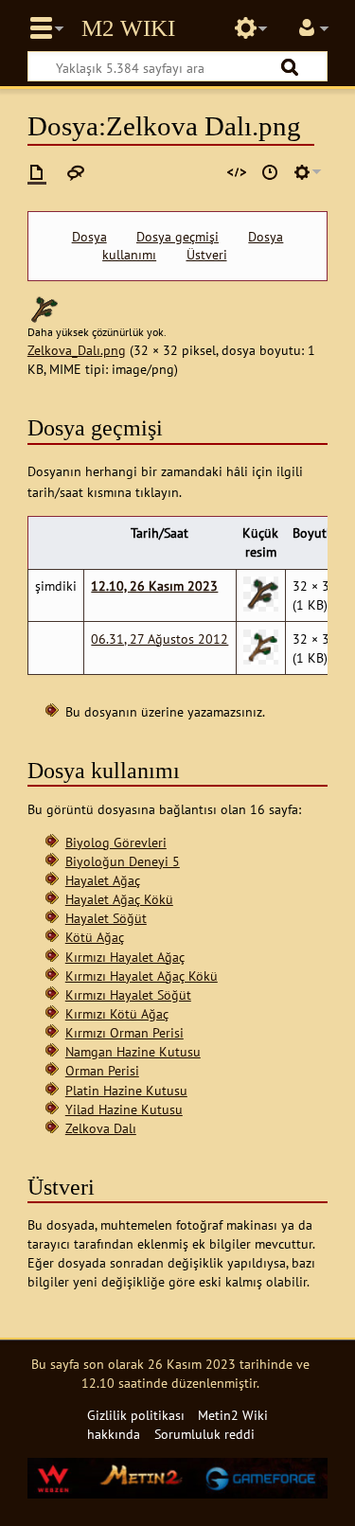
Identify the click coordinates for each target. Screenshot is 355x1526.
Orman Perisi (102, 1070)
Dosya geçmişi (177, 236)
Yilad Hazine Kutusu (124, 1109)
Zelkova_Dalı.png (76, 350)
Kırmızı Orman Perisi (124, 1032)
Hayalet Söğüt (106, 918)
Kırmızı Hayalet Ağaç (125, 957)
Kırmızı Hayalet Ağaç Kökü (141, 976)
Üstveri (206, 254)
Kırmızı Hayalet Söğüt (128, 994)
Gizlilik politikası (136, 1415)
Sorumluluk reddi (204, 1434)
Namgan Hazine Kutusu (133, 1051)
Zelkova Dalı (100, 1128)
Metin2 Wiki (128, 28)
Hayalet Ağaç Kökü (119, 899)
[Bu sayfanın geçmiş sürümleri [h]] (269, 172)
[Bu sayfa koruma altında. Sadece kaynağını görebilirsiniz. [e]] (236, 172)
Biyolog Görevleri (116, 842)
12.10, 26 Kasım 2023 (154, 585)
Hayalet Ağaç (102, 880)
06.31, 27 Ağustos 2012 (159, 639)
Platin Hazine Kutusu (126, 1090)
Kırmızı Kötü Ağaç (117, 1013)
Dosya (89, 236)
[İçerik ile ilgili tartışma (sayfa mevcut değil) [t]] (75, 172)
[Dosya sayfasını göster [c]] (36, 172)
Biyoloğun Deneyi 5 (122, 861)
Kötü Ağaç (94, 937)
